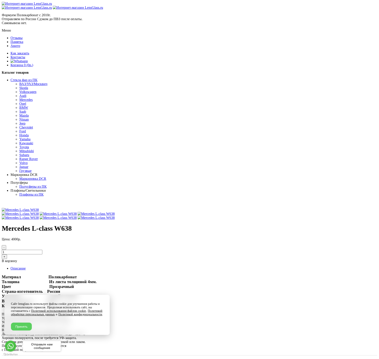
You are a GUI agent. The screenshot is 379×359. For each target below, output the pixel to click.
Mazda (24, 115)
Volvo (23, 163)
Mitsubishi (26, 151)
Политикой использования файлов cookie (58, 311)
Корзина (22, 65)
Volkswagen (27, 92)
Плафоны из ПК (31, 194)
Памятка (17, 42)
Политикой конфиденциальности (80, 314)
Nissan (24, 119)
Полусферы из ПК (33, 186)
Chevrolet (26, 127)
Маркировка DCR (32, 178)
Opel (22, 103)
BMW (23, 107)
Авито (15, 46)
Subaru (24, 155)
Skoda (23, 88)
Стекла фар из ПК (24, 80)
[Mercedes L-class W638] (20, 210)
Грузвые (25, 171)
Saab (22, 111)
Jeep (22, 123)
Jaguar (23, 167)
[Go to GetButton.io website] (11, 354)
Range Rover (28, 159)
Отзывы (17, 38)
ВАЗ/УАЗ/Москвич (33, 84)
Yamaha (24, 139)
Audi (22, 96)
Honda (24, 135)
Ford (22, 131)
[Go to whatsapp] (10, 346)
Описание (18, 268)
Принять (21, 326)
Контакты (18, 57)
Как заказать (20, 53)
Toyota (24, 147)
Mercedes (26, 100)
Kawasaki (26, 143)
